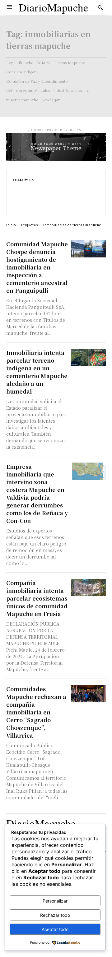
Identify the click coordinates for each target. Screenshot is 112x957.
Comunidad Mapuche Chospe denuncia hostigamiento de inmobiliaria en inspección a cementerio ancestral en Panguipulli (37, 267)
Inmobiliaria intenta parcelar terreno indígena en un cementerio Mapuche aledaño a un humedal (37, 371)
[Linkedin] (15, 200)
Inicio (11, 224)
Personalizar (55, 900)
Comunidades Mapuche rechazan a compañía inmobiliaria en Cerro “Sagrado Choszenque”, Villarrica (36, 712)
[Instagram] (15, 193)
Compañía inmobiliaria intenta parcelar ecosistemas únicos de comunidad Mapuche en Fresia (37, 598)
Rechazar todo (55, 915)
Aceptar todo (55, 929)
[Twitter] (15, 206)
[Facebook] (15, 187)
